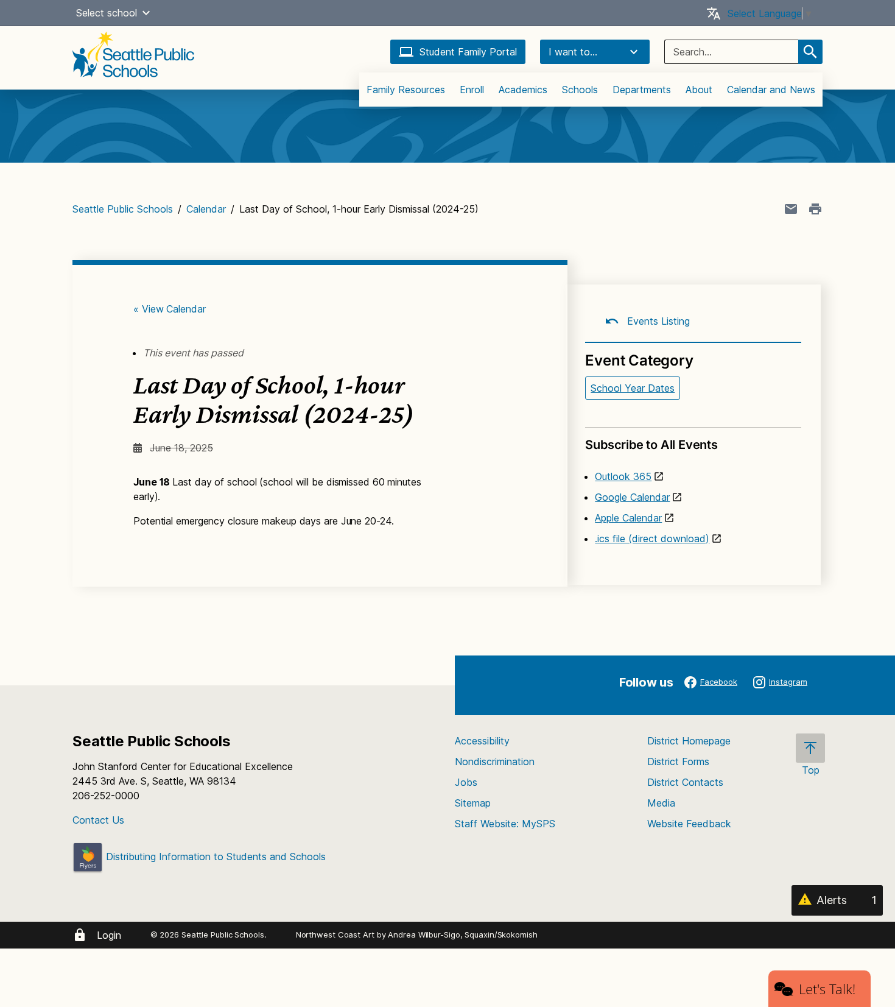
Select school (106, 13)
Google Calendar (632, 497)
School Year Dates (633, 388)
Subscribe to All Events (651, 444)
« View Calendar (169, 309)
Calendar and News (771, 89)
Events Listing (657, 321)
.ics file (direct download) (652, 538)
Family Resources (406, 89)
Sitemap (473, 803)
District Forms (678, 761)
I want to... (573, 52)
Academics (523, 89)
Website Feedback (689, 824)
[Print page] (815, 209)
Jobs (466, 782)
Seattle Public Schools (122, 209)
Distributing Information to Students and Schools (214, 856)
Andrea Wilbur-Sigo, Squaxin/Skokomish (462, 934)
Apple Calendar (628, 518)
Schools (580, 89)
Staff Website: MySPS (505, 824)
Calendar (206, 209)
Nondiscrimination (495, 761)
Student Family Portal (468, 52)
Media (661, 803)
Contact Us (98, 820)
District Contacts (685, 782)
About (699, 89)
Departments (641, 89)
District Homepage (689, 741)
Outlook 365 (623, 476)
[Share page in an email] (791, 209)
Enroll (472, 89)
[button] (146, 12)
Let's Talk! (827, 989)
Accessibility (482, 741)
